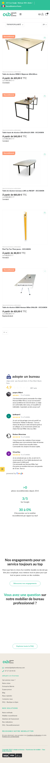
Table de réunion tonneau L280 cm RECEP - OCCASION (23, 191)
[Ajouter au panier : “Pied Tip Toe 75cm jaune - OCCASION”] (44, 213)
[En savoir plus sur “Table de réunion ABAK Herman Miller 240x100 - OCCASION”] (44, 271)
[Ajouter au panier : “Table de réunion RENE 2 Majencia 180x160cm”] (44, 38)
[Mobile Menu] (21, 14)
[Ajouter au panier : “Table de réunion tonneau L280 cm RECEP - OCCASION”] (44, 154)
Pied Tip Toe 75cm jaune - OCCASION (16, 249)
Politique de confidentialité (10, 736)
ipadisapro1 (16, 414)
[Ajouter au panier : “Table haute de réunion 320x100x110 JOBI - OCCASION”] (44, 96)
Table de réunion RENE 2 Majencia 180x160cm (19, 74)
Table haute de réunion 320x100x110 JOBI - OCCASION (23, 132)
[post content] (25, 52)
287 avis (33, 388)
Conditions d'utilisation (34, 735)
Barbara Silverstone (19, 434)
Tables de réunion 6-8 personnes (11, 72)
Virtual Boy (16, 452)
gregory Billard (18, 392)
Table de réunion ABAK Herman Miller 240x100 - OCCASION (24, 307)
